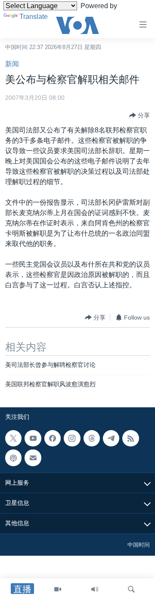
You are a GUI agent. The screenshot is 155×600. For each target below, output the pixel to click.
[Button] (139, 115)
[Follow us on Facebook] (52, 438)
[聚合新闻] (130, 438)
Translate (33, 16)
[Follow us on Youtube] (33, 438)
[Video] (58, 589)
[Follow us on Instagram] (72, 438)
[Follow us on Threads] (92, 438)
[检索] (131, 589)
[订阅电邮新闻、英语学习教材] (33, 457)
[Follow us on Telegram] (111, 438)
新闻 (12, 64)
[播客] (13, 457)
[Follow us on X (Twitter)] (13, 438)
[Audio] (95, 589)
